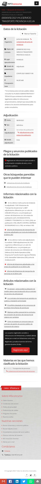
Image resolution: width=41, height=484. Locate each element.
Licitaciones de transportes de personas (21, 371)
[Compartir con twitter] (23, 481)
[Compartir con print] (37, 481)
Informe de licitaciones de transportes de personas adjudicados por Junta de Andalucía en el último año (20, 232)
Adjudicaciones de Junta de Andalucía (19, 187)
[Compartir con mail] (3, 481)
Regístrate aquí (20, 350)
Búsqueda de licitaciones (16, 10)
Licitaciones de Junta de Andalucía (24, 43)
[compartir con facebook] (10, 481)
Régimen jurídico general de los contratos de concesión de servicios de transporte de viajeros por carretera (19, 314)
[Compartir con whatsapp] (30, 481)
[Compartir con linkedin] (17, 481)
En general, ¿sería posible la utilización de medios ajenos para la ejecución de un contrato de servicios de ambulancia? (20, 291)
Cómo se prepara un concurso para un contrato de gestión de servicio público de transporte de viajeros (18, 324)
